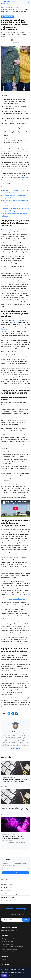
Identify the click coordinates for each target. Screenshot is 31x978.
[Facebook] (12, 713)
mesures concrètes (13, 681)
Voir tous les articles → (15, 748)
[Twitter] (8, 713)
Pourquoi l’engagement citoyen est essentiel (16, 205)
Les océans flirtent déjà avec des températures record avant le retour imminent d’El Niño (13, 838)
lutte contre (15, 322)
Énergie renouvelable (8, 952)
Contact (4, 959)
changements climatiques (17, 599)
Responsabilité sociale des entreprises (12, 946)
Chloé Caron (15, 731)
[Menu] (28, 2)
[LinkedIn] (16, 713)
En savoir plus (21, 972)
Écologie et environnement (9, 949)
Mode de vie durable (7, 941)
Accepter (4, 975)
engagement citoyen (8, 230)
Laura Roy (3, 848)
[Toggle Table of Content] (2, 187)
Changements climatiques (12, 7)
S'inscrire (15, 872)
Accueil (2, 7)
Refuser (10, 975)
